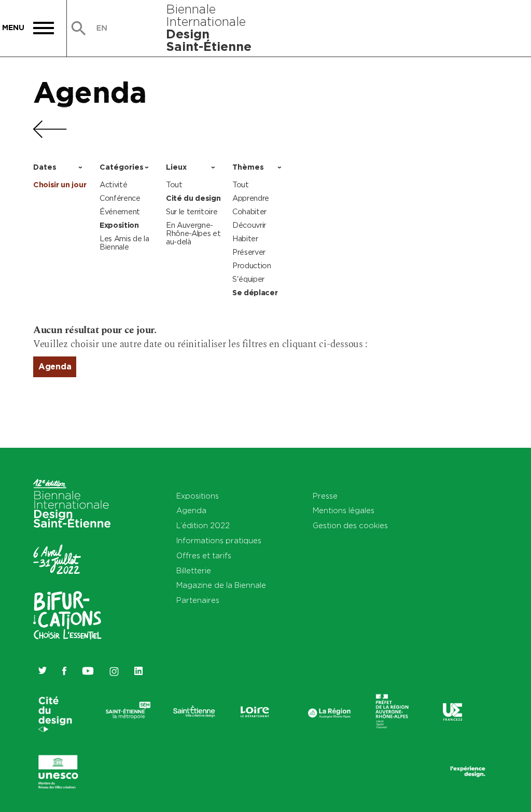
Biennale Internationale (208, 27)
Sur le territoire (192, 211)
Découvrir (249, 225)
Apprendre (250, 198)
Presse (325, 496)
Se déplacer (254, 292)
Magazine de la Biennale (221, 585)
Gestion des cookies (350, 525)
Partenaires (197, 600)
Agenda (90, 92)
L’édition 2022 (203, 525)
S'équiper (248, 279)
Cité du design (193, 198)
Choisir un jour (59, 185)
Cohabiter (249, 211)
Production (251, 265)
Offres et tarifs (203, 555)
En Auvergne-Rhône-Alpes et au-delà (193, 233)
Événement (120, 211)
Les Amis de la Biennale (124, 243)
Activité (113, 184)
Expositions (197, 496)
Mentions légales (343, 510)
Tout (174, 184)
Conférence (120, 198)
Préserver (249, 252)
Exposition (119, 225)
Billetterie (193, 570)
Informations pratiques (218, 540)
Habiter (245, 238)
